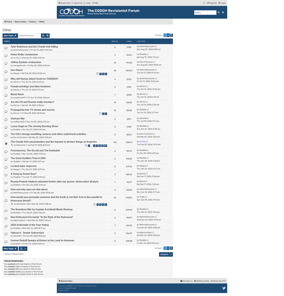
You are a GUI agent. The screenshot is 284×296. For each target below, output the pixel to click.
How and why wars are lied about (29, 189)
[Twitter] (224, 288)
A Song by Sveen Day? (24, 174)
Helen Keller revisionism (24, 54)
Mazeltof (68, 288)
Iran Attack (17, 70)
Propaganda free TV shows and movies (33, 110)
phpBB (69, 286)
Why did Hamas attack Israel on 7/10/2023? (34, 79)
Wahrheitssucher (21, 50)
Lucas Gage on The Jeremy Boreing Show (34, 126)
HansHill (143, 118)
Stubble (142, 54)
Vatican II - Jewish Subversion (27, 233)
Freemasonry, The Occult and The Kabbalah (35, 150)
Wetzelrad (20, 145)
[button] (171, 35)
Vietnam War (18, 118)
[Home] (72, 12)
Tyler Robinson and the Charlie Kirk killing (34, 46)
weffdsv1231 (19, 122)
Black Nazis (17, 94)
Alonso (16, 82)
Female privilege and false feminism (31, 86)
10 (105, 145)
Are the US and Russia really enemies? (32, 102)
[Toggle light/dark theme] (204, 3)
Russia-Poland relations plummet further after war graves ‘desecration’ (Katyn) (54, 181)
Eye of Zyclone (146, 62)
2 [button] (168, 35)
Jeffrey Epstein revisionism (26, 62)
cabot (74, 288)
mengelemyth (19, 65)
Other (7, 30)
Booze (142, 173)
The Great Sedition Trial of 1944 (28, 158)
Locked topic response (24, 166)
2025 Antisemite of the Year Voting (30, 225)
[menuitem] (76, 3)
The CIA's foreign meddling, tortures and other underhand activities (48, 134)
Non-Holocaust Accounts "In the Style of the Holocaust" (42, 217)
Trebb (142, 197)
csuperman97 (19, 97)
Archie (16, 58)
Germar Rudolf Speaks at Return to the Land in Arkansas (42, 240)
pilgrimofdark (19, 220)
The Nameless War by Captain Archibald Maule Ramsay (42, 209)
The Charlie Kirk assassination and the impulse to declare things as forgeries (54, 142)
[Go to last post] (156, 46)
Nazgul (16, 73)
